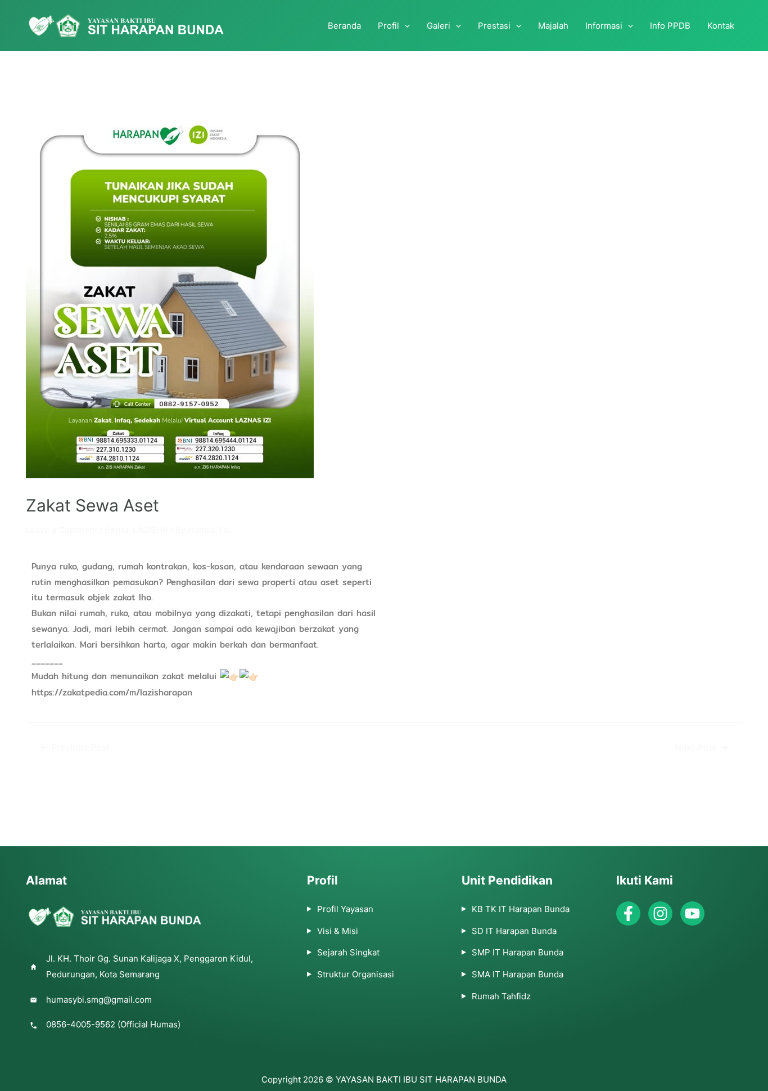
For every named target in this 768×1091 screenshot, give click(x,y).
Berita (116, 529)
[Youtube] (692, 913)
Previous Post (75, 747)
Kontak (720, 25)
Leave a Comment (61, 529)
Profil (388, 25)
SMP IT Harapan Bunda (517, 952)
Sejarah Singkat (348, 952)
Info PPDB (670, 25)
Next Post (701, 747)
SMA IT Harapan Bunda (517, 974)
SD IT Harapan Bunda (514, 931)
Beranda (344, 25)
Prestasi (494, 25)
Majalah (553, 25)
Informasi (603, 25)
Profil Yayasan (345, 909)
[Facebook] (628, 913)
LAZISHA (150, 529)
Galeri (438, 25)
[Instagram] (660, 913)
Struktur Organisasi (355, 974)
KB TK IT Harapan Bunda (521, 909)
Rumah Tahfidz (501, 996)
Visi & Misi (337, 931)
